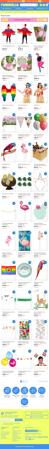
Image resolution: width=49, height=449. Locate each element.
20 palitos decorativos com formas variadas (8, 342)
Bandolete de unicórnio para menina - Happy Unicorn (39, 194)
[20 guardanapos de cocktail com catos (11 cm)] (40, 211)
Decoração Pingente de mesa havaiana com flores (40, 165)
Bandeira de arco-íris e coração (7, 283)
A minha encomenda (5, 432)
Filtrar (5, 19)
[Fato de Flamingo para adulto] (40, 63)
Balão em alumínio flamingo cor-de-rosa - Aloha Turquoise (7, 253)
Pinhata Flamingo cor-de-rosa (24, 165)
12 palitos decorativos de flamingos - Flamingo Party (40, 253)
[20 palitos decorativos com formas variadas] (8, 329)
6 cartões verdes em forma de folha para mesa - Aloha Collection (24, 194)
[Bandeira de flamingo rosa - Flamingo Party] (24, 241)
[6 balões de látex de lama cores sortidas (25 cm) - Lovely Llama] (8, 359)
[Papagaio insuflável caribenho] (40, 270)
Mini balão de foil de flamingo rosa (22, 224)
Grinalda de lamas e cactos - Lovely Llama (24, 372)
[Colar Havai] (40, 93)
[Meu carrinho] (47, 5)
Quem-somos (15, 441)
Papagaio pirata (6, 164)
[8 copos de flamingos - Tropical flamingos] (40, 34)
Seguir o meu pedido (37, 417)
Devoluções (3, 437)
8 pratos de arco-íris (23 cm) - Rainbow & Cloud (24, 283)
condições (17, 423)
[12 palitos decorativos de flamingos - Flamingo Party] (40, 241)
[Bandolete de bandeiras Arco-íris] (40, 359)
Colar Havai (36, 105)
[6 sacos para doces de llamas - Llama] (40, 300)
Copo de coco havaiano (7, 193)
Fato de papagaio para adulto (23, 46)
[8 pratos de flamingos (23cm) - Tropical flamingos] (8, 63)
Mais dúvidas (4, 438)
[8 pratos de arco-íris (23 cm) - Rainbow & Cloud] (24, 270)
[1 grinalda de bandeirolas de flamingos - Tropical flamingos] (24, 122)
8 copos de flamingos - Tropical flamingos (39, 46)
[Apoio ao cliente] (44, 5)
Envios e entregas (5, 433)
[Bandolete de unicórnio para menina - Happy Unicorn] (40, 181)
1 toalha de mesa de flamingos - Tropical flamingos (6, 135)
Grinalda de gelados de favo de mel (7, 224)
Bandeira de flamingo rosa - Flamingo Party (24, 253)
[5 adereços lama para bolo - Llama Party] (8, 300)
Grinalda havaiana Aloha (24, 312)
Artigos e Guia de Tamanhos (5, 435)
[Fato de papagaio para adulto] (24, 34)
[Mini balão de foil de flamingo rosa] (24, 211)
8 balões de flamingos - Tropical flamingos (39, 135)
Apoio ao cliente (37, 413)
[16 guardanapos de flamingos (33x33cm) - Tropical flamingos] (24, 63)
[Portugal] (26, 431)
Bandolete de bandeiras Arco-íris (39, 372)
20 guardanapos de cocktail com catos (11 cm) (40, 224)
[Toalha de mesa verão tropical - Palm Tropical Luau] (24, 329)
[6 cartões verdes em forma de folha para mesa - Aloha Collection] (24, 181)
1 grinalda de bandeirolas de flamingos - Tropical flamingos (24, 135)
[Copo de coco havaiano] (8, 181)
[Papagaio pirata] (8, 152)
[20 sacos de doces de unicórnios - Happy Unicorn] (40, 329)
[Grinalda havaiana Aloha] (24, 300)
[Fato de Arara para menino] (8, 34)
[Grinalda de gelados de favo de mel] (8, 211)
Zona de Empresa (16, 438)
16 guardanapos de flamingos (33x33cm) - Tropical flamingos (23, 76)
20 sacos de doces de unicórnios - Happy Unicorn (40, 342)
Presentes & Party (42, 8)
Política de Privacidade (15, 435)
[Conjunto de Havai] (24, 93)
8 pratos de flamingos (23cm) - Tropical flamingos (8, 76)
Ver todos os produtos (43, 381)
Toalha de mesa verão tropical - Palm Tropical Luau (23, 342)
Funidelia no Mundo (17, 430)
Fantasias (18, 8)
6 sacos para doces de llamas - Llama (39, 312)
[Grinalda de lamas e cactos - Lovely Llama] (24, 359)
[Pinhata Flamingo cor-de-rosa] (24, 152)
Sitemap (14, 439)
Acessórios (30, 8)
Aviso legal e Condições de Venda (17, 432)
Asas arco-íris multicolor (7, 105)
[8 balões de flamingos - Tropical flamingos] (40, 122)
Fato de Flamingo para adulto (39, 76)
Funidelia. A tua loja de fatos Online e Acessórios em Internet (10, 5)
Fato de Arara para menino (8, 46)
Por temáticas (6, 8)
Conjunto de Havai (22, 105)
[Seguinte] (28, 381)
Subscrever (19, 419)
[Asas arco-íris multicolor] (8, 93)
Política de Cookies (16, 437)
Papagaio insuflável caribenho (38, 283)
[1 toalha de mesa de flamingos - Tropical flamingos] (8, 122)
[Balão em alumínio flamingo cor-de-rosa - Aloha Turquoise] (8, 241)
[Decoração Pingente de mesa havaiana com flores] (40, 152)
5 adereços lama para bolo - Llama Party (8, 312)
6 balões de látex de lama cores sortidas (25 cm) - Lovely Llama (8, 372)
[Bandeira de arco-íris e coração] (8, 270)
